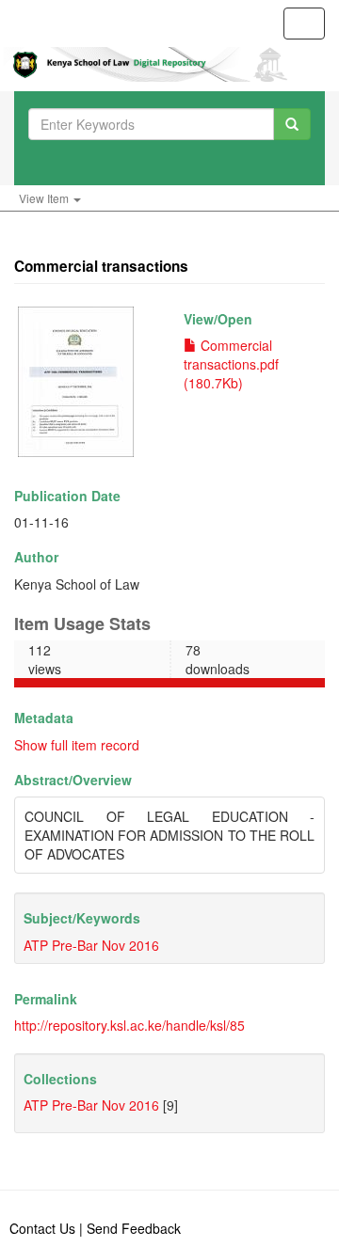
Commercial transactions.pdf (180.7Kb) (231, 364)
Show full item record (76, 744)
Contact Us (42, 1228)
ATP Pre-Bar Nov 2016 (91, 945)
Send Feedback (134, 1228)
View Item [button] (45, 198)
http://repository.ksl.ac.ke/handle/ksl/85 (129, 1025)
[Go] (292, 124)
